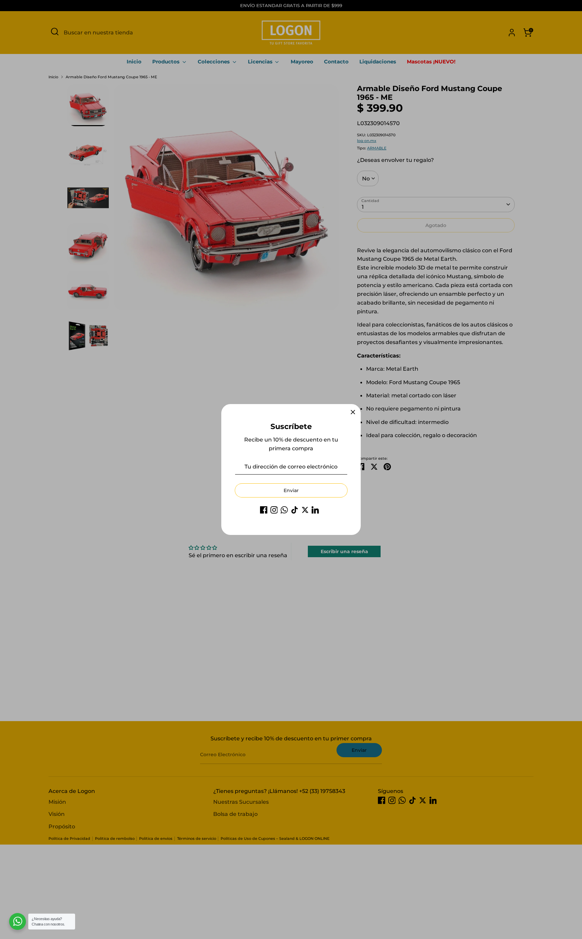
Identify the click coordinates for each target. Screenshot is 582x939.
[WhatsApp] (284, 510)
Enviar (291, 490)
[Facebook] (263, 510)
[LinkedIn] (315, 510)
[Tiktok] (294, 510)
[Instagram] (274, 510)
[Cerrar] (353, 412)
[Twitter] (305, 510)
